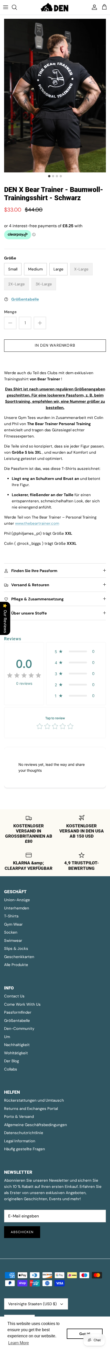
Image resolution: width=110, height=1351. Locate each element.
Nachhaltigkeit (17, 1044)
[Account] (93, 7)
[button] (76, 651)
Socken (10, 932)
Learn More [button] (18, 1343)
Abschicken (22, 1232)
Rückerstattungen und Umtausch (34, 1100)
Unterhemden (16, 908)
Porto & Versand (19, 1116)
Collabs (10, 1069)
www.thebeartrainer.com (37, 523)
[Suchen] (17, 7)
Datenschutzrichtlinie (23, 1132)
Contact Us (14, 996)
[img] (24, 675)
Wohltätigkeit (16, 1053)
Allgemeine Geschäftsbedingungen (35, 1124)
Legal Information (19, 1141)
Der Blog (11, 1061)
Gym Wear (13, 924)
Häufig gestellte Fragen (24, 1149)
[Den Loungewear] (55, 7)
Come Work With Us (22, 1004)
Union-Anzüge (17, 899)
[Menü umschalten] (5, 7)
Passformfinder (17, 1012)
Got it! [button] (84, 1334)
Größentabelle (17, 1020)
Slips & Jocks (16, 948)
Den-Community (19, 1028)
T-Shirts (11, 916)
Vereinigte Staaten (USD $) (32, 1303)
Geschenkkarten (19, 956)
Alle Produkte (16, 964)
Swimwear (13, 940)
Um (7, 1036)
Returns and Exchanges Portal (31, 1108)
